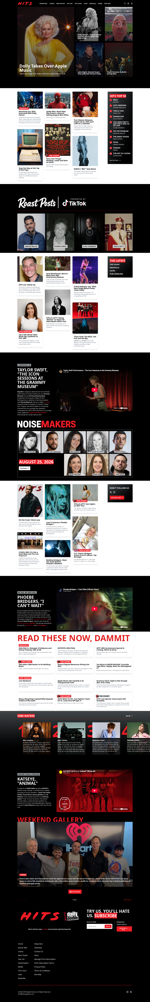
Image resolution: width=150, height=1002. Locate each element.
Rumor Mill (43, 3)
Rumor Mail (91, 922)
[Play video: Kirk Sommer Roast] (89, 232)
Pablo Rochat (29, 625)
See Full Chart (114, 160)
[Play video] (119, 24)
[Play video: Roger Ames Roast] (60, 232)
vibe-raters (26, 716)
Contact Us (38, 951)
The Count (78, 3)
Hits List (70, 3)
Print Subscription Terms (44, 963)
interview (47, 402)
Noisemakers (23, 963)
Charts (52, 3)
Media (100, 3)
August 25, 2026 (36, 461)
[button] (128, 900)
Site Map (37, 974)
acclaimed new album (40, 619)
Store (36, 955)
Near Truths (60, 3)
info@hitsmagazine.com (26, 994)
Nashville (92, 3)
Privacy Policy (39, 967)
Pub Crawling (116, 274)
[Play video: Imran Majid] (31, 232)
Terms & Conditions (42, 970)
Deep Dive (107, 3)
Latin (85, 3)
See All (128, 716)
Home (20, 944)
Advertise (38, 947)
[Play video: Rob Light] (119, 232)
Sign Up (108, 926)
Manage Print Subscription (45, 959)
